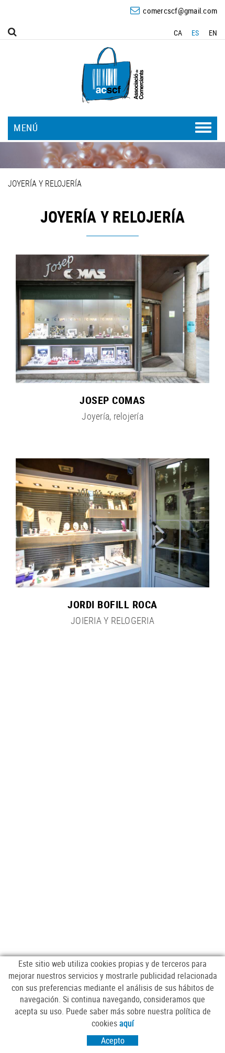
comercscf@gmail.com (180, 10)
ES (195, 33)
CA (178, 33)
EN (213, 33)
